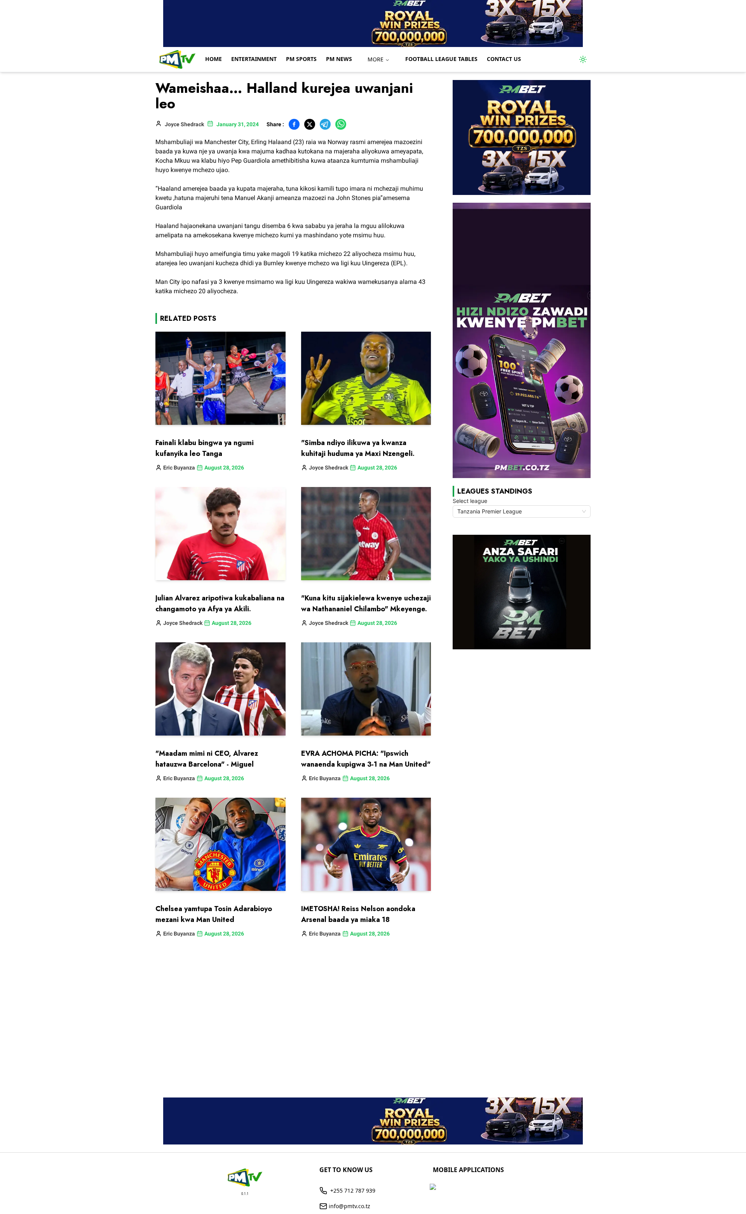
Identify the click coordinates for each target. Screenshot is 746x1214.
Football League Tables (441, 59)
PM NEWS (339, 59)
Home (213, 59)
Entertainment (254, 59)
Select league (470, 500)
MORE (375, 59)
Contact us (504, 59)
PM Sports (301, 59)
